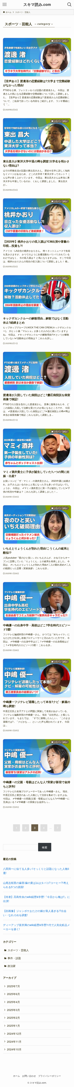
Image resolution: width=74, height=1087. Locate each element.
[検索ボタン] (69, 4)
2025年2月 (13, 1017)
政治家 (12, 966)
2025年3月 (13, 1010)
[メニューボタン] (4, 4)
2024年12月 (14, 1033)
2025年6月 (13, 994)
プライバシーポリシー (49, 1075)
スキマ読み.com (37, 4)
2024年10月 (14, 1049)
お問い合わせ (29, 1075)
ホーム (16, 1075)
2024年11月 (14, 1041)
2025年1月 (13, 1025)
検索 (44, 847)
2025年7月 (13, 986)
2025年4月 (13, 1002)
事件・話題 (14, 958)
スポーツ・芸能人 (18, 950)
